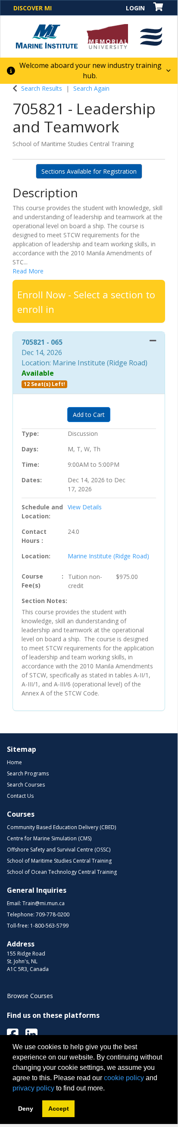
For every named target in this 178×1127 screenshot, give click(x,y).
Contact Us (20, 795)
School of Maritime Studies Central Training (59, 860)
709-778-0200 (52, 914)
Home (14, 762)
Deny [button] (25, 1108)
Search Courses (26, 784)
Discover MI (32, 8)
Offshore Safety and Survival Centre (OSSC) (58, 849)
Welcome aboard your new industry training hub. (90, 70)
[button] (151, 36)
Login (135, 8)
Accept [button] (58, 1108)
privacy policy (33, 1088)
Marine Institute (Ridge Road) (108, 556)
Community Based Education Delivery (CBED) (61, 827)
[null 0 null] (158, 7)
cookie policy (124, 1077)
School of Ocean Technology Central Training (62, 872)
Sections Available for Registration (89, 171)
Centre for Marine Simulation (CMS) (49, 838)
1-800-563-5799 (49, 925)
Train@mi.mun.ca (43, 903)
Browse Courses (30, 996)
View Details (85, 507)
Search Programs (28, 773)
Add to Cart (89, 414)
